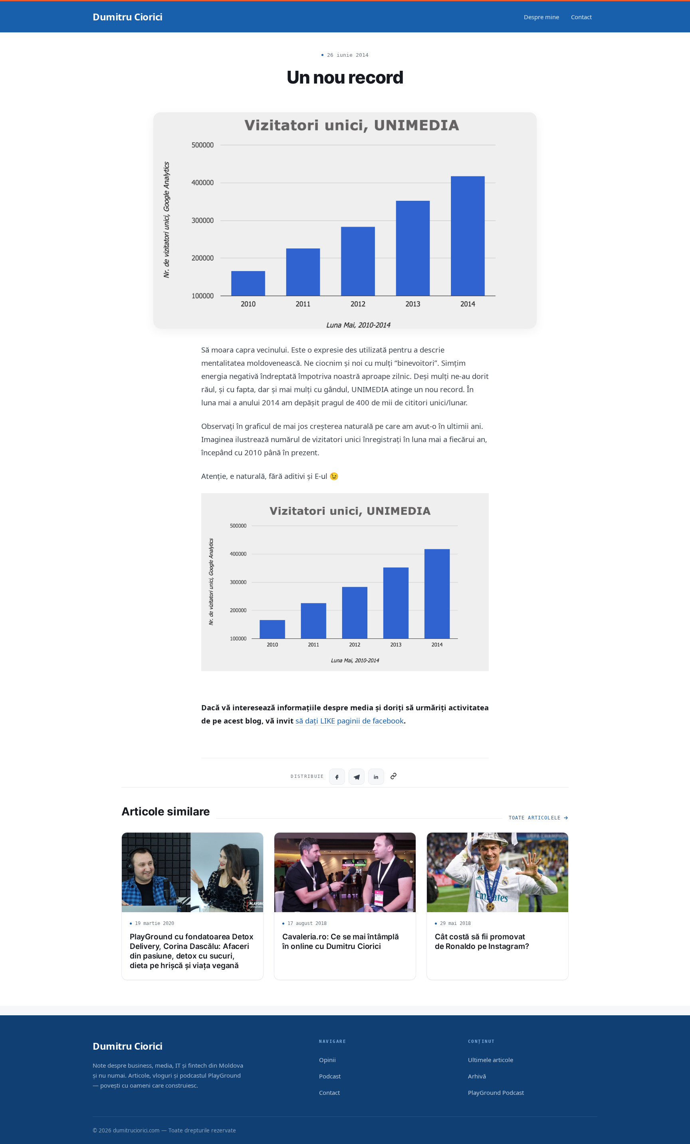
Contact (581, 17)
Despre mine (541, 17)
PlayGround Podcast (496, 1092)
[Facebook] (337, 777)
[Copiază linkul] (393, 777)
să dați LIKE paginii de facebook (349, 720)
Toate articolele (535, 818)
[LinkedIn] (376, 777)
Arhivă (477, 1076)
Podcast (330, 1076)
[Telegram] (357, 777)
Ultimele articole (490, 1060)
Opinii (327, 1060)
